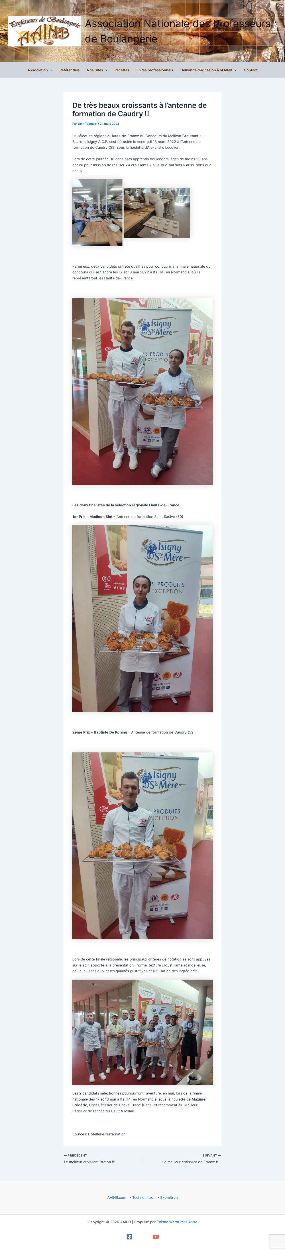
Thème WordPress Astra (177, 1222)
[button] (50, 70)
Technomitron (143, 1197)
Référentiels (69, 70)
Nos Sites (95, 70)
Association (37, 70)
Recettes (121, 70)
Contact (251, 70)
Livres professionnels (154, 70)
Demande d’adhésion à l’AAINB (206, 70)
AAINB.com (117, 1197)
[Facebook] (129, 1237)
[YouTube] (156, 1237)
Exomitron (169, 1197)
